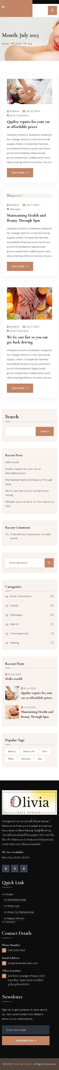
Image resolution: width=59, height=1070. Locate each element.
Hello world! (12, 462)
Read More (18, 172)
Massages (15, 209)
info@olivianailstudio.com (23, 963)
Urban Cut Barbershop (20, 912)
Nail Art (14, 624)
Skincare (25, 758)
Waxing (14, 642)
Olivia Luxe (13, 906)
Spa (40, 758)
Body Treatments (19, 115)
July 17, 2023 (32, 205)
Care (44, 751)
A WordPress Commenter (25, 534)
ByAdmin (14, 111)
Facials (14, 605)
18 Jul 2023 (30, 688)
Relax (11, 758)
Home (5, 43)
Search (12, 417)
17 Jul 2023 (30, 707)
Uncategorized (19, 633)
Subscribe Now (25, 1040)
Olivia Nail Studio (16, 899)
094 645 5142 (16, 950)
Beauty (12, 751)
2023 (18, 43)
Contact (10, 922)
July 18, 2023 (33, 111)
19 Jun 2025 (14, 674)
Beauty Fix (29, 751)
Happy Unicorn (15, 918)
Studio (9, 894)
